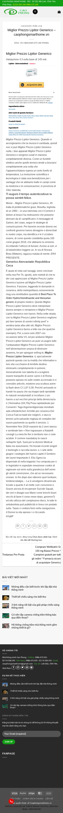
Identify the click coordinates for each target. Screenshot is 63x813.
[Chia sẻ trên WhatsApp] (17, 526)
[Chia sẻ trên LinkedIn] (45, 526)
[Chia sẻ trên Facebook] (23, 526)
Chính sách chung (33, 799)
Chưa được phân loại (31, 26)
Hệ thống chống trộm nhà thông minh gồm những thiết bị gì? (34, 626)
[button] (35, 11)
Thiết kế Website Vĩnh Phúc (37, 806)
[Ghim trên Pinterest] (39, 526)
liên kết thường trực (33, 540)
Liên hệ (49, 799)
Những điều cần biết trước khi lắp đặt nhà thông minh (34, 588)
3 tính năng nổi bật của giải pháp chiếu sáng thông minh (35, 606)
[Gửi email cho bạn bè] (34, 526)
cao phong (43, 43)
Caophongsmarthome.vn (41, 803)
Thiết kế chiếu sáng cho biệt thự (28, 596)
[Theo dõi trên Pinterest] (32, 667)
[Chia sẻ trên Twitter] (28, 526)
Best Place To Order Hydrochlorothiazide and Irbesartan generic (31, 298)
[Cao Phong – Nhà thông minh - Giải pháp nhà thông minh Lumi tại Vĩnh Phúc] (16, 12)
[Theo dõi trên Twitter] (22, 667)
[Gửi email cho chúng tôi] (27, 667)
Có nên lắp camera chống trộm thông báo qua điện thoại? (33, 616)
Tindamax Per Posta (13, 554)
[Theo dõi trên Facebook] (13, 667)
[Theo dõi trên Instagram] (18, 667)
